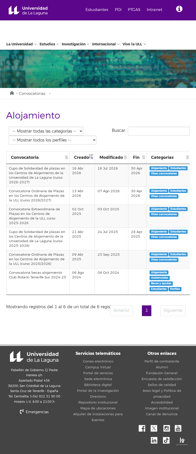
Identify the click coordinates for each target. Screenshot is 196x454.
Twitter (156, 427)
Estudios (47, 44)
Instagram (168, 427)
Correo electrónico (98, 361)
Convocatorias (32, 93)
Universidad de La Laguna (28, 10)
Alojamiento (159, 168)
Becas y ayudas (161, 283)
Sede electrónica (98, 379)
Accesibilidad (162, 402)
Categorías (162, 157)
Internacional (104, 44)
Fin (136, 157)
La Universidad (19, 44)
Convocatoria (25, 157)
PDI (118, 9)
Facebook (144, 427)
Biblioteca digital (98, 385)
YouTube (180, 427)
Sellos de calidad (162, 385)
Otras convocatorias (164, 173)
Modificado (111, 157)
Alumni (162, 367)
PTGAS (134, 9)
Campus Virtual (98, 367)
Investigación (73, 44)
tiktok (168, 439)
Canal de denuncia (162, 414)
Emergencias (36, 412)
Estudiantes (96, 9)
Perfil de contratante (161, 361)
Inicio (11, 92)
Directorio (98, 397)
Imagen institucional (162, 408)
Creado (81, 157)
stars (44, 429)
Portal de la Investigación (98, 391)
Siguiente (173, 310)
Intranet (154, 9)
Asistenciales (159, 277)
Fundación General (162, 373)
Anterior (122, 310)
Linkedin (156, 439)
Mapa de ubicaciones (98, 408)
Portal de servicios (98, 373)
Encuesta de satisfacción (162, 379)
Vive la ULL (132, 44)
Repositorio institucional (98, 402)
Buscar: (119, 130)
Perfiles (175, 289)
